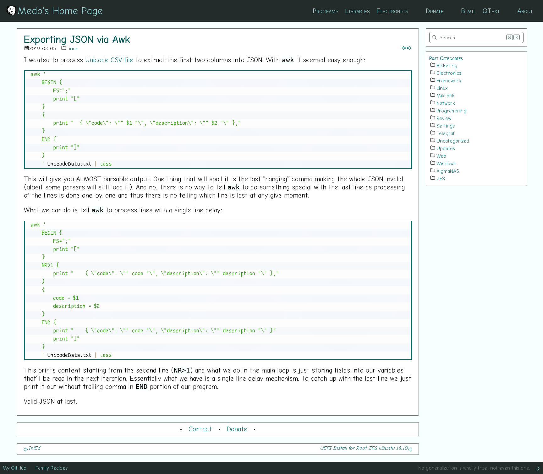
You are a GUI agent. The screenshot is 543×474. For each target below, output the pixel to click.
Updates (445, 148)
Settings (445, 126)
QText (491, 11)
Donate (435, 11)
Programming (451, 110)
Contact (200, 429)
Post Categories (446, 58)
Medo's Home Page (60, 10)
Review (443, 118)
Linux (72, 48)
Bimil (468, 11)
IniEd (34, 448)
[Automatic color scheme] (537, 468)
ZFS (440, 178)
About (525, 11)
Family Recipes (52, 468)
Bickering (446, 65)
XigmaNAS (447, 171)
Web (441, 156)
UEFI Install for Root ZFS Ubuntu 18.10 (364, 448)
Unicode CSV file (109, 60)
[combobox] (476, 37)
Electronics (392, 11)
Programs (325, 11)
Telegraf (445, 133)
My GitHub (14, 468)
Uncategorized (452, 141)
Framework (448, 80)
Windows (446, 163)
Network (445, 103)
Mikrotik (445, 95)
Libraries (357, 11)
